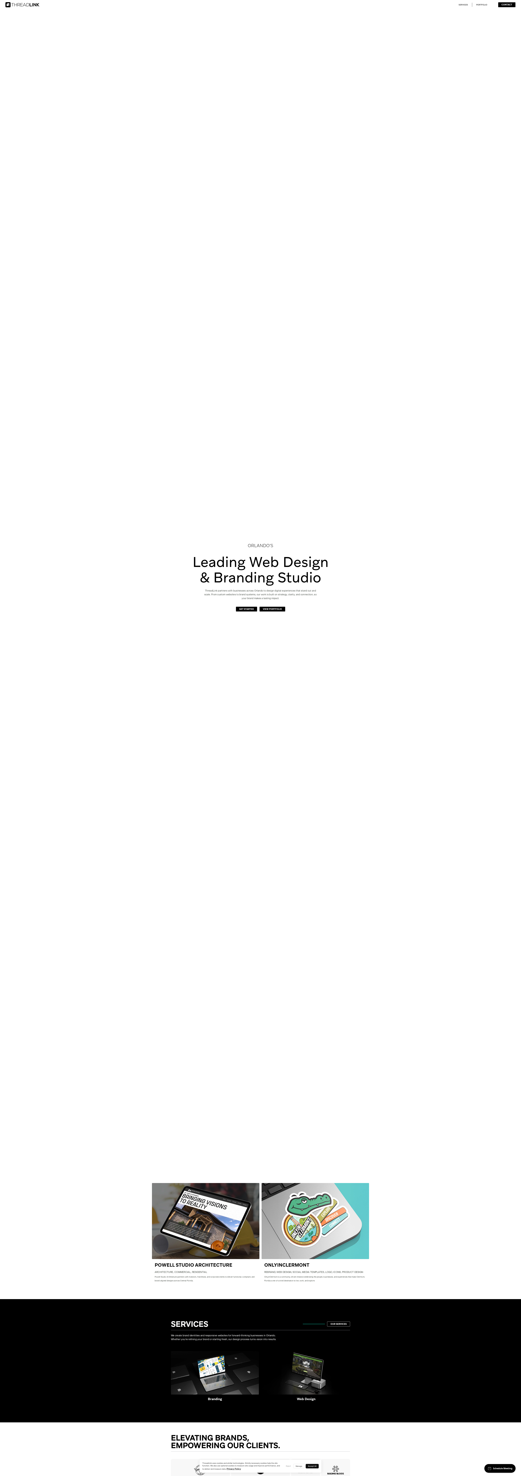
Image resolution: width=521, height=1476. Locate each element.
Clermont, (249, 620)
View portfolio (272, 609)
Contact (506, 4)
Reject (288, 1466)
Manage (299, 1466)
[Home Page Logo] (22, 4)
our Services (339, 1324)
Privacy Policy (234, 1468)
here (204, 623)
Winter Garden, (280, 620)
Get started (246, 609)
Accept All (312, 1466)
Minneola (261, 620)
